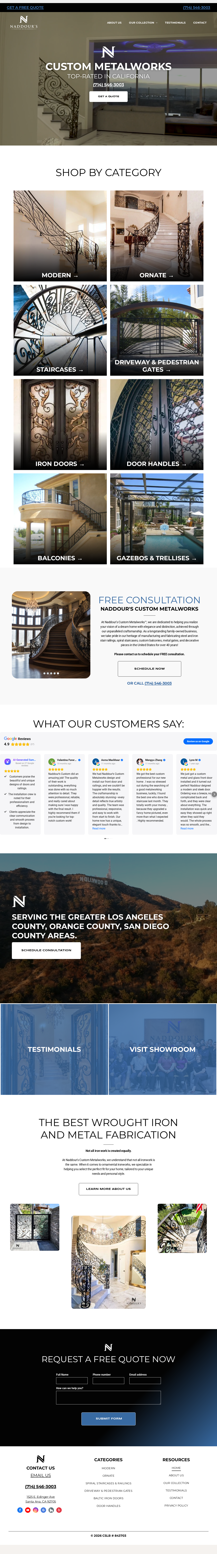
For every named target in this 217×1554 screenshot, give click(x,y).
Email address (138, 1374)
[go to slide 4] (55, 673)
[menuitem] (114, 23)
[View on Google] (51, 761)
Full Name (62, 1374)
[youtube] (28, 1510)
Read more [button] (98, 828)
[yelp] (59, 1510)
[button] (2, 794)
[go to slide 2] (48, 673)
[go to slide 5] (58, 673)
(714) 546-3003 (196, 7)
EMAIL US (41, 1475)
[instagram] (35, 1510)
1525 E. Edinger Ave (41, 1497)
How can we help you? (69, 1388)
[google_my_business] (43, 1510)
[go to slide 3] (51, 673)
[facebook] (20, 1510)
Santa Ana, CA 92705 (40, 1501)
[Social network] (51, 1510)
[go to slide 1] (44, 673)
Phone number (102, 1374)
